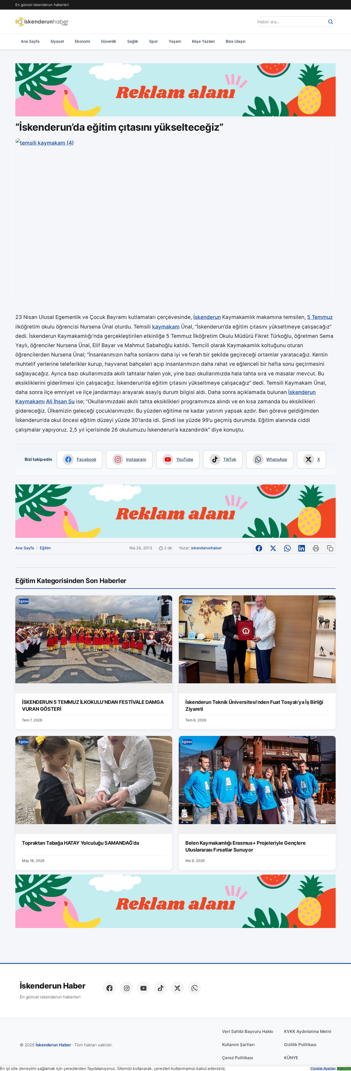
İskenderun (207, 317)
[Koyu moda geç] (248, 22)
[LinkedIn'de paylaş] (301, 548)
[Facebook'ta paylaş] (258, 548)
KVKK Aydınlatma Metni (307, 1031)
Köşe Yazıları (203, 41)
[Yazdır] (315, 548)
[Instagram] (126, 988)
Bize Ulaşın (235, 41)
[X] (177, 988)
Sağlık (132, 41)
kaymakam (166, 327)
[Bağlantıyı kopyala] (330, 548)
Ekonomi (82, 41)
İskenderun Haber (52, 985)
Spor (153, 41)
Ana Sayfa (30, 41)
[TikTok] (160, 988)
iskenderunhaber (206, 548)
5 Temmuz (320, 317)
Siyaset (57, 41)
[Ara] (330, 22)
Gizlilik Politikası (300, 1044)
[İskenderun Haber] (42, 21)
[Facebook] (109, 988)
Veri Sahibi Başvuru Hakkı (247, 1031)
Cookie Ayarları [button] (323, 1068)
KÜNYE (291, 1057)
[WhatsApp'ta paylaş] (287, 548)
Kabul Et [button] (344, 1068)
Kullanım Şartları (238, 1044)
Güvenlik (108, 41)
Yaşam (175, 41)
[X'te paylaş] (273, 548)
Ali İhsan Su (60, 401)
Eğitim (45, 548)
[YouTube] (143, 988)
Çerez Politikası (237, 1057)
